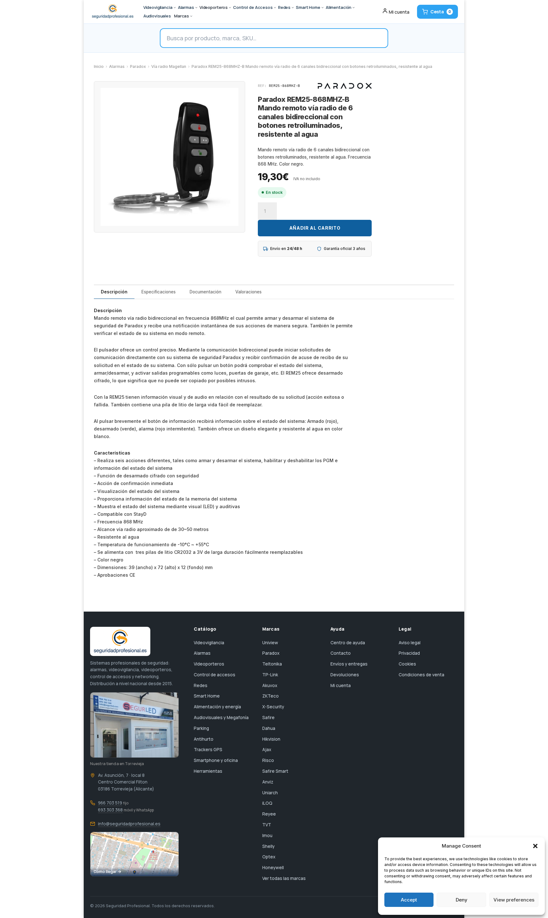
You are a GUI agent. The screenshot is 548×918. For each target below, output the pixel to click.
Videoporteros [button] (213, 7)
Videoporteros (209, 664)
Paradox (138, 66)
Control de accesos (214, 675)
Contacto (340, 653)
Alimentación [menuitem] (338, 7)
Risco (268, 760)
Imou (267, 835)
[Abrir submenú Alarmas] (196, 7)
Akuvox (269, 685)
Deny (461, 900)
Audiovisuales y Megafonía (221, 717)
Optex (268, 857)
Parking (201, 728)
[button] (535, 846)
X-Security (273, 707)
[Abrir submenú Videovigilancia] (174, 7)
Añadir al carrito (315, 228)
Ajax (266, 749)
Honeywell (273, 867)
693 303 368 (110, 810)
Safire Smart (275, 771)
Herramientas (208, 771)
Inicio (99, 66)
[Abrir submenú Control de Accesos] (275, 7)
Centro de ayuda (347, 643)
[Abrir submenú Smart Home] (322, 7)
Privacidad (409, 653)
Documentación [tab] (205, 291)
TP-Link (270, 675)
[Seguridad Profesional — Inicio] (112, 11)
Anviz (267, 782)
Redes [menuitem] (284, 7)
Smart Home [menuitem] (308, 7)
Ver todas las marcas (284, 878)
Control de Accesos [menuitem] (253, 7)
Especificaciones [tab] (158, 291)
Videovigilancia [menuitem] (158, 7)
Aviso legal (410, 643)
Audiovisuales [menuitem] (157, 16)
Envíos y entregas (349, 664)
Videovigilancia (209, 643)
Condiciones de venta (421, 675)
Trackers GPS (208, 749)
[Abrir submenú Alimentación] (353, 7)
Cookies (407, 664)
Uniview (270, 643)
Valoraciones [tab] (248, 291)
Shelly (268, 846)
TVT (266, 825)
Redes (200, 685)
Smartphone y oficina (216, 760)
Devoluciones (344, 675)
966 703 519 (110, 803)
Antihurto (203, 739)
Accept (409, 900)
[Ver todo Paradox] (345, 86)
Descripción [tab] (114, 291)
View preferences (513, 900)
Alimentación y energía (217, 707)
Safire (268, 717)
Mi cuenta (340, 685)
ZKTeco (270, 696)
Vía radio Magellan (168, 66)
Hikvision (271, 739)
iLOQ (267, 803)
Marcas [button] (181, 16)
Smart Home (207, 696)
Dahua (268, 728)
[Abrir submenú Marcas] (191, 16)
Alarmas (117, 66)
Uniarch (270, 793)
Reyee (269, 814)
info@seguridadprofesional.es (129, 824)
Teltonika (272, 664)
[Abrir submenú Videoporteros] (230, 7)
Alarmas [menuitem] (186, 7)
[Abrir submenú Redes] (292, 7)
